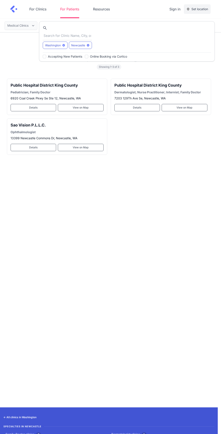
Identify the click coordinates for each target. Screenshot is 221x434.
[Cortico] (13, 9)
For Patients (69, 9)
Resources (101, 9)
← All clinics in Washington (19, 417)
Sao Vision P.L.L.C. (28, 125)
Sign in (174, 9)
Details (33, 107)
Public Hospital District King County (44, 85)
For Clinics (37, 9)
